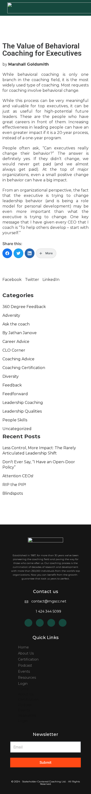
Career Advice (15, 341)
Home (23, 647)
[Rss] (40, 623)
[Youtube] (51, 623)
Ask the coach (16, 324)
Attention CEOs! (17, 476)
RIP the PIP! (14, 484)
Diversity (10, 376)
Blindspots (12, 493)
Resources (27, 677)
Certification (28, 659)
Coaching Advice (18, 359)
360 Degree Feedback (24, 306)
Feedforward (15, 394)
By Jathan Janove (19, 333)
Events (24, 671)
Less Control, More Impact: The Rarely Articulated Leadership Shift (39, 450)
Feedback (12, 385)
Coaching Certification (23, 367)
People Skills (14, 420)
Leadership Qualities (22, 411)
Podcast (25, 665)
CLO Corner (13, 350)
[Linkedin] (28, 623)
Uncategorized (17, 428)
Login (23, 683)
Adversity (11, 315)
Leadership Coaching (22, 402)
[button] (12, 277)
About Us (26, 653)
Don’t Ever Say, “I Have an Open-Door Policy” (38, 465)
